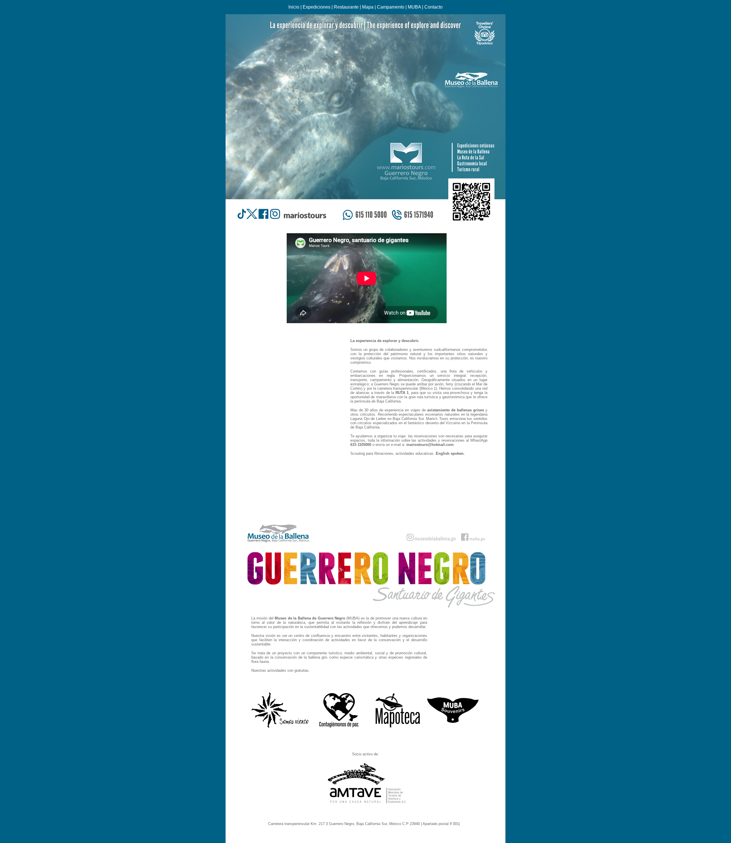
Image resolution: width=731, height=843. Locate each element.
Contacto (433, 7)
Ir (462, 824)
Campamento (390, 7)
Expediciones (316, 7)
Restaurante (346, 7)
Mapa (367, 7)
